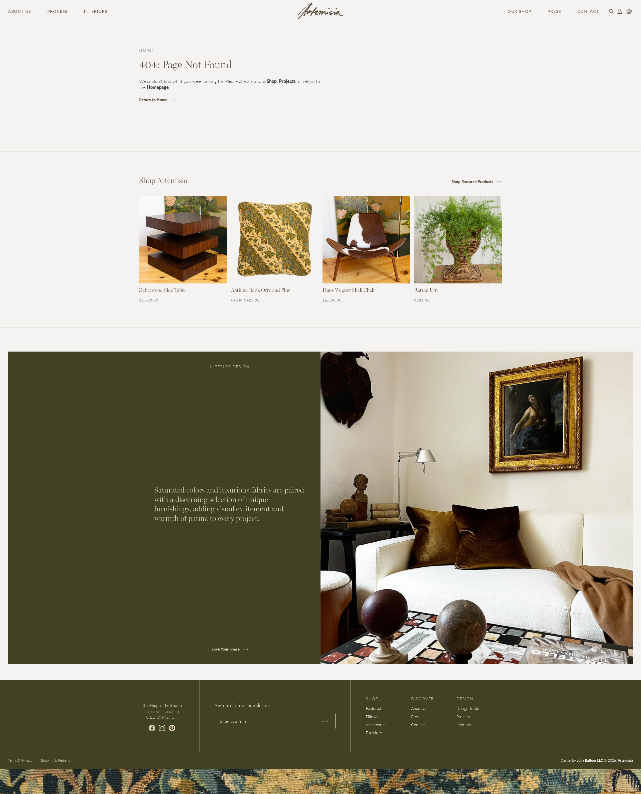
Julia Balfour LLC (590, 760)
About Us (19, 11)
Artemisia (625, 760)
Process (57, 11)
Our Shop (520, 11)
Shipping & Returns (55, 760)
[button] (611, 11)
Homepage (158, 87)
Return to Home (153, 99)
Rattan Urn (426, 290)
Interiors (95, 11)
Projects (287, 81)
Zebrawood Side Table (162, 290)
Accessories (376, 724)
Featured (373, 708)
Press (554, 11)
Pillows (372, 716)
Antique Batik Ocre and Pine (260, 290)
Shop (272, 81)
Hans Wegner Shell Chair (349, 290)
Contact (588, 11)
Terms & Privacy (20, 760)
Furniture (374, 732)
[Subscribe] (324, 721)
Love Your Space (226, 649)
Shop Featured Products (473, 181)
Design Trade (467, 708)
